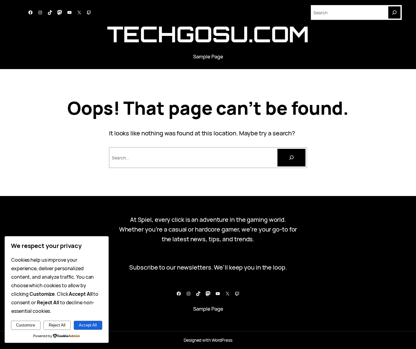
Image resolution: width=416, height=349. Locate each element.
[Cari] (291, 157)
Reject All (57, 325)
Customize (25, 325)
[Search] (394, 12)
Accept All (88, 325)
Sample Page (208, 56)
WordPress (222, 340)
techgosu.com (208, 33)
